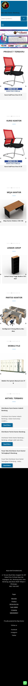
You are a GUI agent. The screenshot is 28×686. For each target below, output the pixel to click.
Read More (7, 425)
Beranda (14, 598)
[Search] (24, 18)
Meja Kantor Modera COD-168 (13, 221)
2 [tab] (9, 116)
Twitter (14, 635)
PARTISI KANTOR (14, 297)
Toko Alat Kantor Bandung (10, 13)
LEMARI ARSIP (14, 247)
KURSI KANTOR (14, 120)
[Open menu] (2, 25)
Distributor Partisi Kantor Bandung (13, 432)
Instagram (14, 632)
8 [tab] (18, 116)
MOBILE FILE (14, 345)
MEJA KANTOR (14, 192)
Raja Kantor (20, 621)
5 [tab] (13, 116)
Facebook (14, 629)
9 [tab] (19, 116)
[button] (25, 86)
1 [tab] (7, 116)
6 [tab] (15, 116)
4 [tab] (12, 116)
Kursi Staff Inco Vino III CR (13, 95)
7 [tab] (16, 116)
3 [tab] (10, 116)
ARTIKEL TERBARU (14, 398)
